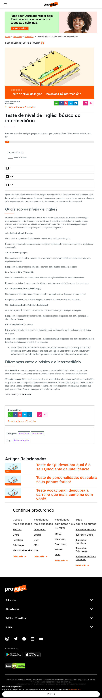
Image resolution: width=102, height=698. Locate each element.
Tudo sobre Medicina (86, 530)
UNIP (36, 540)
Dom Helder (60, 544)
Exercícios (29, 37)
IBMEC (58, 534)
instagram (7, 639)
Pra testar (17, 37)
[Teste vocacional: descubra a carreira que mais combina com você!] (20, 493)
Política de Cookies (74, 689)
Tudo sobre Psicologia (81, 541)
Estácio (37, 535)
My (11, 176)
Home (7, 37)
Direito (16, 535)
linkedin (33, 639)
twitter (16, 639)
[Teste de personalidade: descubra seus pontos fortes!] (20, 480)
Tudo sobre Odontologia (81, 549)
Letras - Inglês (21, 440)
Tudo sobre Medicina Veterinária (86, 558)
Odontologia (18, 545)
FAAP (57, 554)
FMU (36, 545)
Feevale (59, 549)
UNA (36, 550)
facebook (24, 639)
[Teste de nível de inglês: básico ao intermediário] (56, 103)
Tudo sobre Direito (84, 535)
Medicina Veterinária (22, 550)
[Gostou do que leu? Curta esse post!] (85, 103)
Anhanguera (40, 530)
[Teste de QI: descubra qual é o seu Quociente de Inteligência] (20, 468)
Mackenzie (60, 539)
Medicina (17, 530)
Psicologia (18, 540)
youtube (41, 639)
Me (11, 184)
